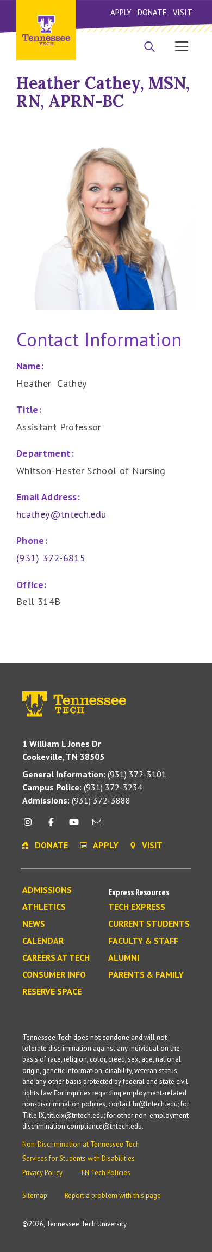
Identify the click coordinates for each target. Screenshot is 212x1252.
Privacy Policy (42, 1172)
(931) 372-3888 (76, 800)
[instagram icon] (30, 826)
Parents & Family (146, 975)
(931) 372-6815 (50, 558)
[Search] (149, 47)
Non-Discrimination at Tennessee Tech (81, 1144)
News (33, 924)
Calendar (43, 941)
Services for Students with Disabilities (78, 1158)
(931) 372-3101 (94, 774)
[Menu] (181, 45)
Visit (182, 12)
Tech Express (136, 907)
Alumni (123, 958)
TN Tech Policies (105, 1172)
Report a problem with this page (113, 1195)
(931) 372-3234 (82, 787)
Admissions (47, 890)
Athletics (44, 907)
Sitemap (34, 1195)
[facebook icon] (50, 826)
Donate (152, 12)
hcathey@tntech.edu (61, 514)
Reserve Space (52, 992)
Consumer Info (54, 975)
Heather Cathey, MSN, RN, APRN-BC (103, 92)
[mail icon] (96, 826)
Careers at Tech (56, 958)
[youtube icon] (74, 826)
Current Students (149, 924)
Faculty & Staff (143, 941)
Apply (121, 12)
